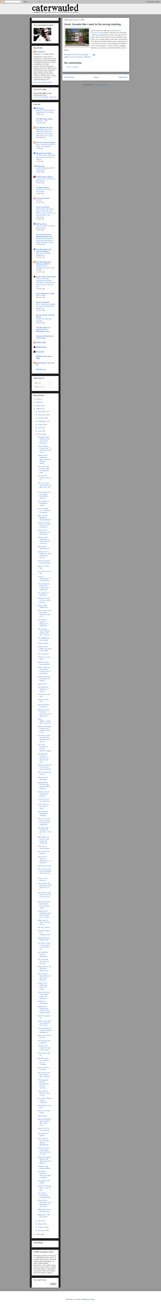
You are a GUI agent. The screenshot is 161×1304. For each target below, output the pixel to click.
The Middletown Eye (44, 128)
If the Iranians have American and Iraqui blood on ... (44, 977)
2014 (38, 399)
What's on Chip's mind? (44, 1112)
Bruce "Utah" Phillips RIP (43, 606)
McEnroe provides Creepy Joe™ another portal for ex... (44, 729)
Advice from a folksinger (43, 778)
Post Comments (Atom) (101, 85)
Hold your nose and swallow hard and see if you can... (44, 1151)
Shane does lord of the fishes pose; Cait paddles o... (44, 995)
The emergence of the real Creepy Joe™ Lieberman (44, 587)
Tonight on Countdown (43, 1002)
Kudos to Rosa (43, 643)
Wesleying (40, 166)
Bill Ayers (39, 108)
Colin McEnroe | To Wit (45, 293)
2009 (38, 405)
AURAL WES (41, 342)
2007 (38, 1234)
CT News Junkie (42, 187)
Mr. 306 (38, 200)
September (42, 421)
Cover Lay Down (42, 207)
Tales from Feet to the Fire (44, 1036)
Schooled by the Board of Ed (44, 939)
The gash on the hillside (44, 1182)
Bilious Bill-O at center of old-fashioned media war (43, 840)
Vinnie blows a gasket (43, 1134)
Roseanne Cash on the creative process (44, 600)
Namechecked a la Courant (44, 706)
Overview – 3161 (41, 121)
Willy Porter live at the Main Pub (44, 1210)
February (41, 1227)
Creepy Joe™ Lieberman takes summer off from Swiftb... (44, 459)
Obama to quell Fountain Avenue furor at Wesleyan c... (44, 713)
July (40, 428)
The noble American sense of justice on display (44, 1174)
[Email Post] (93, 54)
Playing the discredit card (44, 547)
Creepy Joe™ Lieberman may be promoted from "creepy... (44, 914)
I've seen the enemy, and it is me (44, 478)
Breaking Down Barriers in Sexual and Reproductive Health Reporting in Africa (45, 241)
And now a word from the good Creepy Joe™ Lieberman (44, 821)
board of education (76, 57)
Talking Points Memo (44, 177)
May (40, 434)
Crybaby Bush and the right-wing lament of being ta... (44, 785)
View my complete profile (43, 82)
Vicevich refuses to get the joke (44, 562)
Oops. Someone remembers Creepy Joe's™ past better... (44, 670)
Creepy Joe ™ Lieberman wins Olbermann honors (44, 555)
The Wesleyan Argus (44, 119)
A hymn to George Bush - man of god (44, 1188)
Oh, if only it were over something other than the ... (44, 872)
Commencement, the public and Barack (44, 679)
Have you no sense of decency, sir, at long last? (44, 859)
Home (96, 77)
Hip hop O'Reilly (44, 927)
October (41, 418)
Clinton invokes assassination (44, 663)
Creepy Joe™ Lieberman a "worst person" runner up (44, 540)
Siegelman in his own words (44, 1216)
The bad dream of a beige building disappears (44, 1030)
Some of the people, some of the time (44, 532)
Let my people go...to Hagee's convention (44, 510)
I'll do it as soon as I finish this (44, 800)
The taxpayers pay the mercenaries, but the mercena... (43, 1084)
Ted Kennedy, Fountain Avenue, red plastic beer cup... (43, 758)
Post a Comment (73, 67)
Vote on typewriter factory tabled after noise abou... (44, 1122)
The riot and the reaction (44, 852)
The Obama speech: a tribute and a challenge (43, 623)
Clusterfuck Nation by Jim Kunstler (45, 337)
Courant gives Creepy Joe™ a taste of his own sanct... (44, 449)
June (40, 431)
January (41, 1230)
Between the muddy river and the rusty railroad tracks (44, 1009)
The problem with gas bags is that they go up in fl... (44, 886)
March (40, 1224)
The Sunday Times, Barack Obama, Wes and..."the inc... (44, 632)
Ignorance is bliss (44, 866)
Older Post (123, 77)
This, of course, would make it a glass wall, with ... (44, 486)
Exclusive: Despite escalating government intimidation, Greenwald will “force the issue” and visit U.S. (45, 283)
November (42, 415)
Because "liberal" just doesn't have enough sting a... (44, 905)
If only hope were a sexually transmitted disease (44, 495)
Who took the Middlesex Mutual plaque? (44, 518)
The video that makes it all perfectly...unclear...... (44, 831)
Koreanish (40, 352)
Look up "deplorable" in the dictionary (44, 579)
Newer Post (69, 77)
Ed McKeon (40, 52)
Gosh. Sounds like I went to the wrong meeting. (44, 767)
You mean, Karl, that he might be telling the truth (44, 469)
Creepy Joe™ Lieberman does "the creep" (43, 986)
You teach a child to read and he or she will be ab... (44, 946)
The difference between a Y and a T (43, 689)
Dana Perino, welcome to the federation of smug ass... (44, 1203)
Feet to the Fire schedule (43, 1068)
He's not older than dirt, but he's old (43, 961)
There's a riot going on (43, 879)
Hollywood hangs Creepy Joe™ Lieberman (44, 525)
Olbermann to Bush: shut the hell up (44, 922)
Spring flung (42, 1116)
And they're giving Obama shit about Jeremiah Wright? (44, 1160)
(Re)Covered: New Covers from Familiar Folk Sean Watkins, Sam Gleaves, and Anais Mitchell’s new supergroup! (45, 213)
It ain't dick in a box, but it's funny (43, 806)
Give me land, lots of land (44, 773)
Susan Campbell (42, 302)
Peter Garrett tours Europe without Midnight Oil (43, 1142)
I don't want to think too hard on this (44, 1093)
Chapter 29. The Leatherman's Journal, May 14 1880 (45, 268)
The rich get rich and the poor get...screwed (44, 1075)
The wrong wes (43, 654)
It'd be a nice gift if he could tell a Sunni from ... (44, 1023)
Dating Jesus (41, 224)
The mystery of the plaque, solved (43, 503)
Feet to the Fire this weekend (43, 1129)
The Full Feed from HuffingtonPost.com (44, 235)
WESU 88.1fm (41, 347)
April (40, 1221)
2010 (38, 402)
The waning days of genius (44, 1042)
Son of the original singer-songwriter (44, 1100)
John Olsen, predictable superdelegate (44, 1195)
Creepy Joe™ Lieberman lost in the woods (44, 1048)
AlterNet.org (41, 369)
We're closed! (40, 295)
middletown (87, 57)
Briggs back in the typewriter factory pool (44, 969)
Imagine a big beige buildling (44, 1167)
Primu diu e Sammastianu (44, 847)
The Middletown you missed (44, 639)
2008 (38, 409)
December (42, 412)
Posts (38, 383)
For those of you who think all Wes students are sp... (44, 738)
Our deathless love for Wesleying (43, 954)
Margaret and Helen (44, 153)
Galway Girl (42, 684)
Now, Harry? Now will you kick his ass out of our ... (44, 896)
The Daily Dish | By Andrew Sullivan (43, 250)
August (41, 424)
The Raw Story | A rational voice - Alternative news (43, 329)
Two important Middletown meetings (43, 813)
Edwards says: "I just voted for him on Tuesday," (44, 1061)
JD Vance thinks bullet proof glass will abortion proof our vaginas (45, 157)
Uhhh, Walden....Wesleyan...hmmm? (44, 721)
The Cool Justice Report (46, 142)
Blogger (92, 1299)
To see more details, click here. (45, 97)
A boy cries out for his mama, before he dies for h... (44, 613)
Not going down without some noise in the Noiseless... (43, 440)
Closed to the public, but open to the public (44, 649)
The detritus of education (43, 594)
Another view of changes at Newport (43, 794)
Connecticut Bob (43, 198)
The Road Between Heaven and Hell (43, 263)
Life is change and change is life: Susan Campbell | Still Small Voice (46, 306)
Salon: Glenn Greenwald (46, 277)
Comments (40, 387)
